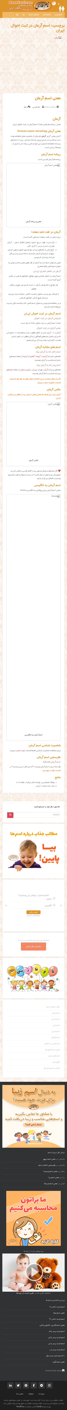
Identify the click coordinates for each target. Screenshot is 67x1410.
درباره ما (42, 1394)
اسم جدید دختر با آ (57, 1319)
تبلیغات (31, 1394)
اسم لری (56, 1025)
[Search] (10, 815)
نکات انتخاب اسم (53, 1007)
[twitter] (18, 1385)
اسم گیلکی (55, 1038)
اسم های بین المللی (52, 1044)
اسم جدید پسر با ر (57, 1350)
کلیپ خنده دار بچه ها (25, 1293)
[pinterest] (26, 1385)
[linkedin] (10, 1385)
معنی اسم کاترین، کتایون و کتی (52, 1325)
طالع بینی (56, 1062)
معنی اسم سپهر (49, 1159)
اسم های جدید (54, 1056)
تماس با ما (19, 1394)
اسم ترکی (56, 1013)
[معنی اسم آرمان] (33, 64)
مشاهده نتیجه (51, 915)
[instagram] (17, 15)
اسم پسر (58, 15)
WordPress (20, 1407)
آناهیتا (32, 357)
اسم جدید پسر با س (56, 1344)
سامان (22, 370)
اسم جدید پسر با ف (57, 1331)
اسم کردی (56, 1019)
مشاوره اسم (34, 15)
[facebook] (34, 1385)
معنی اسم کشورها (52, 1050)
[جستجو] (23, 15)
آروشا (38, 357)
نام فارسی (36, 107)
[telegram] (41, 1385)
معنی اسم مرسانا (50, 1184)
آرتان (46, 370)
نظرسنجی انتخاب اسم (46, 1165)
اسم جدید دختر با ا (57, 1307)
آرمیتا (25, 357)
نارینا (14, 905)
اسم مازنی (56, 1031)
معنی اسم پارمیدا (50, 1171)
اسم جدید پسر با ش (56, 1338)
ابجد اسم (21, 751)
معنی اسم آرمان (48, 98)
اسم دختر (47, 15)
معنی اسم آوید (59, 1362)
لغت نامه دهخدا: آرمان (45, 786)
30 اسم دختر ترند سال (55, 1356)
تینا (15, 899)
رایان (29, 370)
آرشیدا (45, 357)
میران (34, 370)
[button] (6, 905)
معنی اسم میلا (59, 1313)
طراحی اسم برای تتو (52, 1068)
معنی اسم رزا (53, 1178)
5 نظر (26, 107)
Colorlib (39, 1407)
